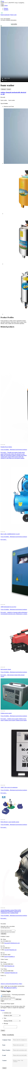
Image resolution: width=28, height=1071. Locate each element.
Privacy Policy (18, 983)
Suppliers (6, 9)
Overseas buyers (6, 994)
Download (12, 983)
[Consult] (1, 444)
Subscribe (3, 933)
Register (3, 1010)
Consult (8, 89)
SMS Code (18, 999)
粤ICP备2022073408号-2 (10, 987)
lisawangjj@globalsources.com (12, 943)
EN (2, 12)
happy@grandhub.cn (9, 956)
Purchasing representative (18, 994)
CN (5, 12)
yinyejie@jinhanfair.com (10, 949)
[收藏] (2, 444)
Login (2, 5)
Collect (3, 89)
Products (6, 8)
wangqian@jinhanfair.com (10, 972)
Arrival (7, 983)
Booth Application (5, 14)
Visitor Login (13, 14)
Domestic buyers (6, 996)
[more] (4, 444)
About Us (3, 983)
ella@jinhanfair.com (9, 966)
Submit (2, 1030)
